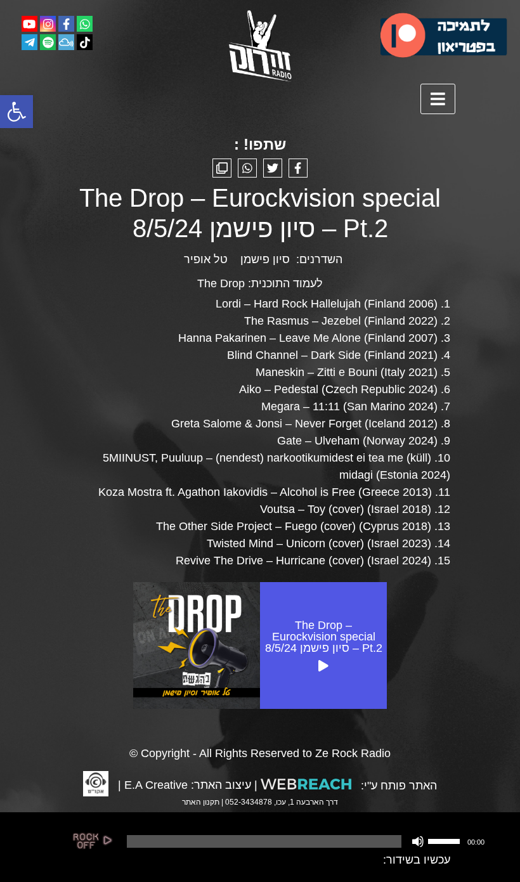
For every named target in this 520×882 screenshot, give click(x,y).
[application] (304, 841)
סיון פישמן (265, 259)
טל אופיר (206, 259)
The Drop (221, 283)
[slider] (446, 840)
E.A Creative (156, 785)
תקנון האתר (200, 802)
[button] (16, 111)
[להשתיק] (418, 841)
